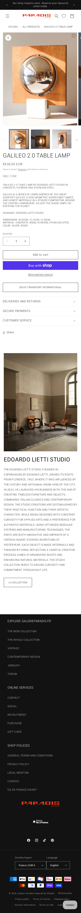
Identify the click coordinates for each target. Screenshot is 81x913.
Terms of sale (46, 905)
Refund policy (65, 893)
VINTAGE (13, 648)
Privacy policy (22, 899)
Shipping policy (62, 899)
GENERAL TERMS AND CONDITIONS (30, 755)
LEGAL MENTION (18, 772)
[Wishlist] (64, 16)
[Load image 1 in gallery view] (19, 139)
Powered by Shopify (44, 893)
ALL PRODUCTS (31, 26)
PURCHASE (15, 723)
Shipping (22, 169)
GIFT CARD (14, 731)
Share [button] (10, 332)
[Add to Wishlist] (73, 35)
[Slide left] (4, 140)
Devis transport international (40, 287)
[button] (7, 16)
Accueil (13, 26)
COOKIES (13, 781)
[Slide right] (77, 140)
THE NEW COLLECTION (22, 631)
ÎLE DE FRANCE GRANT (22, 789)
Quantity (7, 233)
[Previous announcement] (7, 5)
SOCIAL (12, 706)
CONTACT (14, 697)
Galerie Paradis (26, 893)
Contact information (25, 905)
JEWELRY (14, 665)
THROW (12, 673)
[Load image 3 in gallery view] (62, 139)
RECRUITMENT (17, 714)
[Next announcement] (74, 5)
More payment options (40, 274)
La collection (17, 582)
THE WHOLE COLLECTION (24, 639)
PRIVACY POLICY (18, 764)
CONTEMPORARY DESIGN (24, 656)
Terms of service (41, 899)
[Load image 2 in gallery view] (40, 139)
